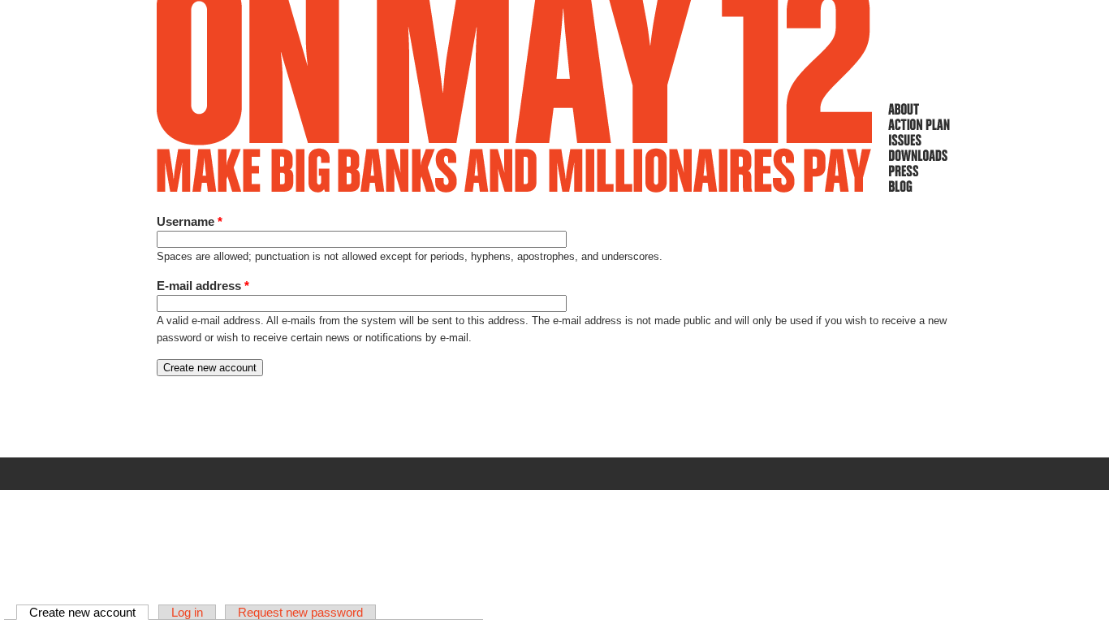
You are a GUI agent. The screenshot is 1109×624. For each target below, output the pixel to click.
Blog (919, 186)
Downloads (919, 155)
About (919, 109)
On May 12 (515, 96)
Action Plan (919, 124)
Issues (919, 139)
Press (919, 170)
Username (189, 221)
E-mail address (203, 285)
